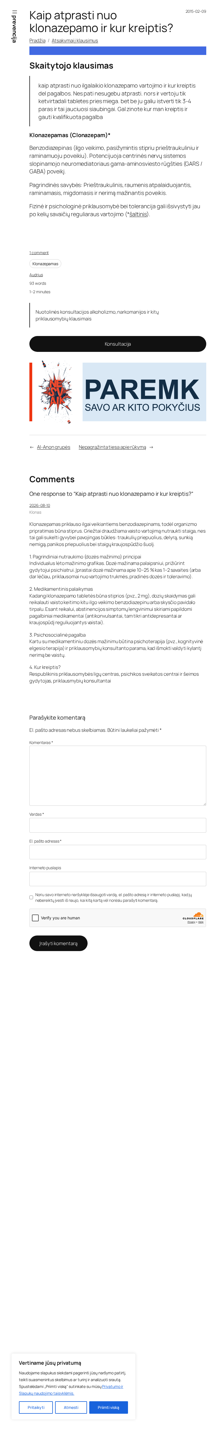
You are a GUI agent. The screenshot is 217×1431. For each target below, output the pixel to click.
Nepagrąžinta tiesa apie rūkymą (112, 447)
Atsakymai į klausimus (75, 40)
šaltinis (138, 214)
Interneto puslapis (45, 867)
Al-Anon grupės (53, 447)
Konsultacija (118, 344)
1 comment (39, 252)
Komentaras (41, 742)
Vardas (36, 814)
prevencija (15, 28)
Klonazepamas (45, 263)
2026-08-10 (39, 505)
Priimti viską (108, 1407)
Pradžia (37, 40)
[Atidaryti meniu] (14, 11)
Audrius (36, 274)
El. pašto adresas (45, 841)
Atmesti (71, 1407)
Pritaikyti (36, 1407)
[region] (73, 1386)
